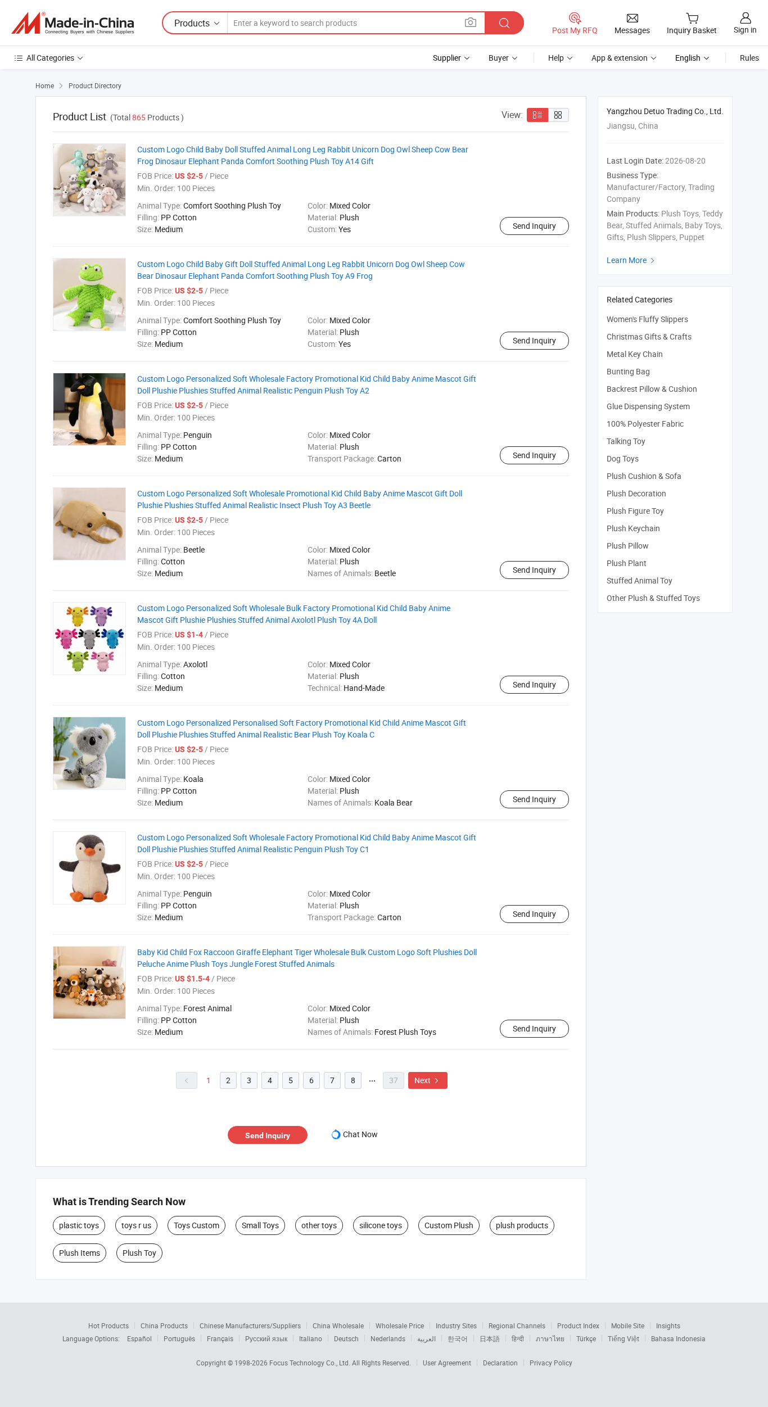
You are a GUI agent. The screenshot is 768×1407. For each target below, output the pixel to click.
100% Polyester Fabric (645, 423)
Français (220, 1338)
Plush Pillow (628, 545)
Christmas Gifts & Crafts (649, 336)
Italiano (310, 1338)
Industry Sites (456, 1325)
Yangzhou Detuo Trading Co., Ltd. (665, 111)
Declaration (500, 1362)
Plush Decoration (636, 493)
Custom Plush (448, 1225)
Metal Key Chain (635, 354)
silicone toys (380, 1225)
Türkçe (586, 1338)
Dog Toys (623, 458)
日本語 (490, 1338)
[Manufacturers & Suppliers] (72, 23)
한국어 (458, 1338)
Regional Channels (517, 1325)
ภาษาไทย (550, 1338)
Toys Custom (196, 1225)
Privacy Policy (551, 1362)
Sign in (745, 29)
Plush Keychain (633, 528)
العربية (426, 1338)
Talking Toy (626, 441)
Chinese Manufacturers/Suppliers (250, 1325)
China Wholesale (338, 1325)
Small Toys (260, 1225)
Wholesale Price (400, 1325)
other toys (319, 1225)
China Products (164, 1325)
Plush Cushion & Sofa (644, 475)
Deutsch (346, 1338)
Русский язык (266, 1338)
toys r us (136, 1225)
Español (139, 1338)
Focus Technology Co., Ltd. (310, 1362)
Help (556, 57)
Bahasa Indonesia (678, 1338)
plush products (522, 1225)
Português (179, 1338)
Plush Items (79, 1252)
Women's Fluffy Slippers (647, 319)
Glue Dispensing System (648, 406)
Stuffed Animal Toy (639, 580)
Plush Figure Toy (635, 510)
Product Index (578, 1325)
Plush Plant (627, 563)
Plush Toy (139, 1252)
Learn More (632, 260)
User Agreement (447, 1362)
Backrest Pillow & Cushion (652, 388)
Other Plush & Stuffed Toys (653, 597)
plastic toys (79, 1225)
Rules (749, 57)
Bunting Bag (628, 371)
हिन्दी (518, 1338)
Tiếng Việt (623, 1338)
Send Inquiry (534, 225)
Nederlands (388, 1338)
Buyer (499, 57)
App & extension (619, 57)
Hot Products (108, 1325)
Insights (668, 1325)
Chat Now (360, 1134)
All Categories (50, 57)
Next (427, 1080)
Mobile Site (627, 1325)
